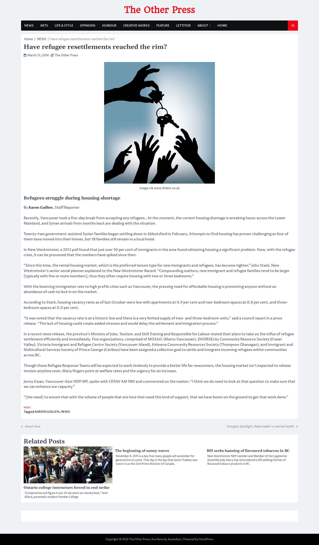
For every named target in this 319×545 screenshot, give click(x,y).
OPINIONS (87, 26)
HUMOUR (109, 26)
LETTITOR (183, 26)
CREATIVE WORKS (136, 26)
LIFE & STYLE (64, 26)
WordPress (206, 539)
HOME (222, 26)
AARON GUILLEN (47, 412)
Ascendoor (174, 539)
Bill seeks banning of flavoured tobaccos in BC (248, 451)
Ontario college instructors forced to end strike (66, 487)
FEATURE (162, 26)
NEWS (29, 26)
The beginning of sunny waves (142, 451)
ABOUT (202, 26)
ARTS (44, 26)
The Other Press (159, 10)
